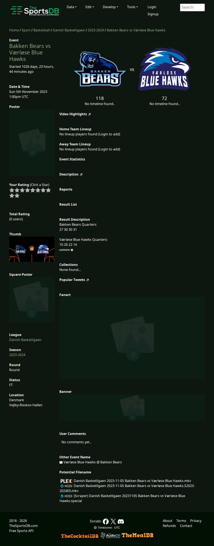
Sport (26, 30)
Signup (153, 14)
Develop (109, 7)
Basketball (41, 30)
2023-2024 (96, 30)
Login (152, 7)
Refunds (169, 525)
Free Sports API (21, 530)
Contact (186, 525)
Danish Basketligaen (69, 30)
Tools (131, 7)
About (167, 520)
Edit (88, 7)
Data (70, 7)
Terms (181, 520)
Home (14, 30)
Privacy (195, 520)
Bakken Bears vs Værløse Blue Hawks (136, 30)
